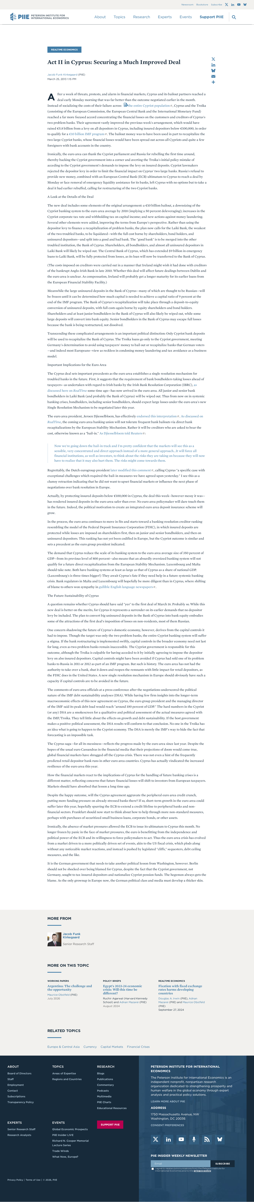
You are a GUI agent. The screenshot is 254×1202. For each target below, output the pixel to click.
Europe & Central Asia (63, 1047)
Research (105, 1066)
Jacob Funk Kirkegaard (62, 74)
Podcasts (103, 1090)
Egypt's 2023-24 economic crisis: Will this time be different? (122, 989)
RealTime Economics (64, 49)
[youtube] (181, 1139)
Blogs (100, 1073)
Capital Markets (112, 1047)
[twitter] (155, 1139)
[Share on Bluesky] (213, 70)
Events (186, 17)
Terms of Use (33, 1179)
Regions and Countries (67, 1079)
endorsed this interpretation (157, 416)
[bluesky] (220, 1139)
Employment (15, 1084)
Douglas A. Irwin (169, 998)
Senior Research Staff (21, 1129)
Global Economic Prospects (70, 1129)
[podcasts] (194, 1139)
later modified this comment (130, 470)
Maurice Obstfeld (58, 994)
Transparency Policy (20, 1102)
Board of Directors (19, 1073)
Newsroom (187, 4)
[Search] (233, 17)
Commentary (105, 1084)
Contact (12, 1090)
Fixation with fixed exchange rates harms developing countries (180, 989)
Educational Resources (112, 1108)
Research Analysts (19, 1135)
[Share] (213, 82)
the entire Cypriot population (149, 105)
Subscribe (216, 4)
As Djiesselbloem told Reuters (120, 433)
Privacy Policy (15, 1179)
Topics (58, 1066)
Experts (14, 1122)
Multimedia (104, 1096)
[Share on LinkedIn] (213, 65)
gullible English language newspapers (126, 587)
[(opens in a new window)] (226, 5)
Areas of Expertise (64, 1073)
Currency (90, 1047)
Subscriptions (16, 1096)
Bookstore (202, 4)
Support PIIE (212, 17)
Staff (10, 1079)
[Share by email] (213, 76)
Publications (105, 1079)
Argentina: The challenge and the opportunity (69, 988)
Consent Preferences (167, 1125)
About (13, 1066)
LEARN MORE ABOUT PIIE (168, 1101)
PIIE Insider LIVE (62, 1135)
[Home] (39, 17)
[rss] (207, 1139)
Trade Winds (60, 1150)
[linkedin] (168, 1139)
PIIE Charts (104, 1102)
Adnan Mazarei (129, 1002)
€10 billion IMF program (86, 134)
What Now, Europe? (65, 1156)
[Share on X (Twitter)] (213, 59)
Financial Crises (138, 1047)
